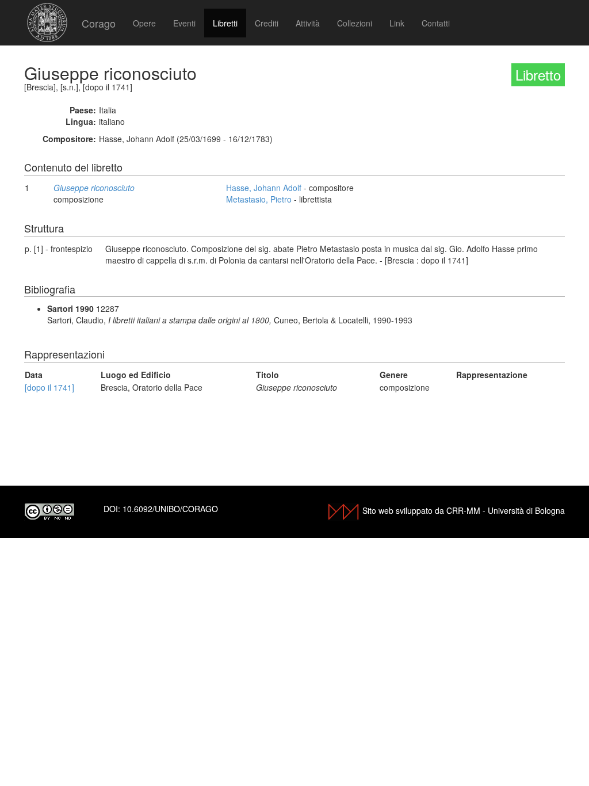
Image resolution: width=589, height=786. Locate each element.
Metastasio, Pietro (259, 199)
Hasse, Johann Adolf (263, 187)
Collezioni (354, 23)
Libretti (225, 23)
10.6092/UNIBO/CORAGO (170, 508)
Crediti (266, 23)
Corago (99, 23)
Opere (144, 23)
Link (396, 23)
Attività (308, 23)
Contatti (436, 23)
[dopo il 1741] (49, 387)
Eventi (184, 23)
